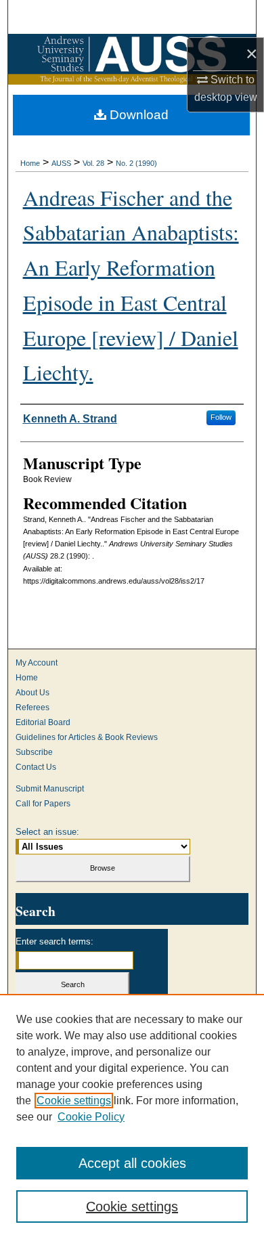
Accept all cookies (132, 1163)
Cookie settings (74, 1100)
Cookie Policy (91, 1117)
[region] (132, 1116)
